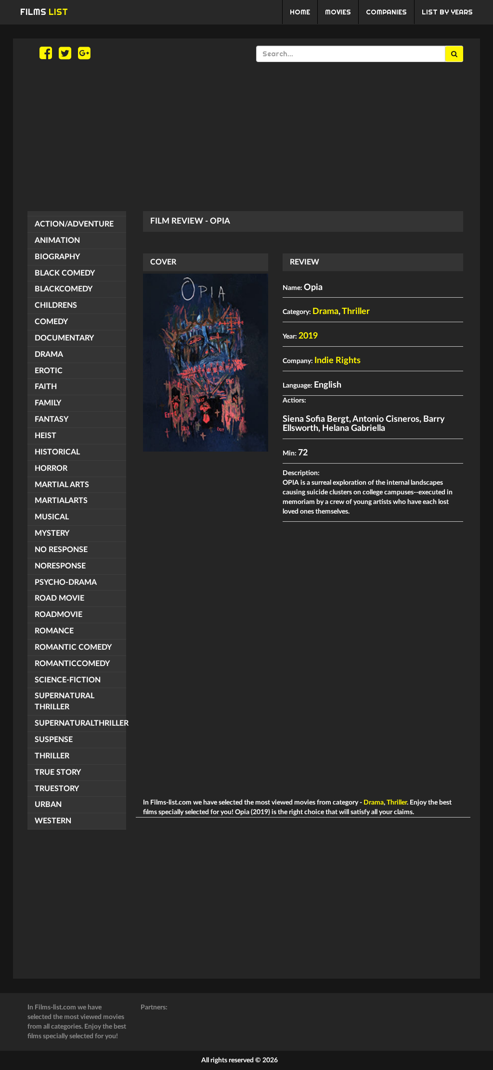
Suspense (54, 739)
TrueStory (57, 789)
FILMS (44, 11)
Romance (54, 631)
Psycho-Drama (66, 582)
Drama (49, 354)
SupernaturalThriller (80, 723)
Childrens (56, 305)
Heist (45, 436)
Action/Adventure (74, 224)
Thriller (52, 756)
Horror (51, 468)
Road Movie (59, 598)
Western (53, 821)
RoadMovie (58, 614)
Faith (46, 386)
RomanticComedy (72, 663)
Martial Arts (62, 485)
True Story (58, 772)
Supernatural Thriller (64, 701)
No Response (61, 550)
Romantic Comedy (73, 647)
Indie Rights (337, 360)
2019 (308, 336)
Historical (57, 452)
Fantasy (51, 419)
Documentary (64, 338)
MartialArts (61, 500)
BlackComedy (63, 289)
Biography (57, 257)
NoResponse (60, 566)
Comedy (51, 322)
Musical (52, 517)
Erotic (49, 371)
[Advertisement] (246, 136)
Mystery (52, 533)
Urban (48, 804)
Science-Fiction (68, 680)
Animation (57, 240)
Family (48, 403)
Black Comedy (65, 273)
